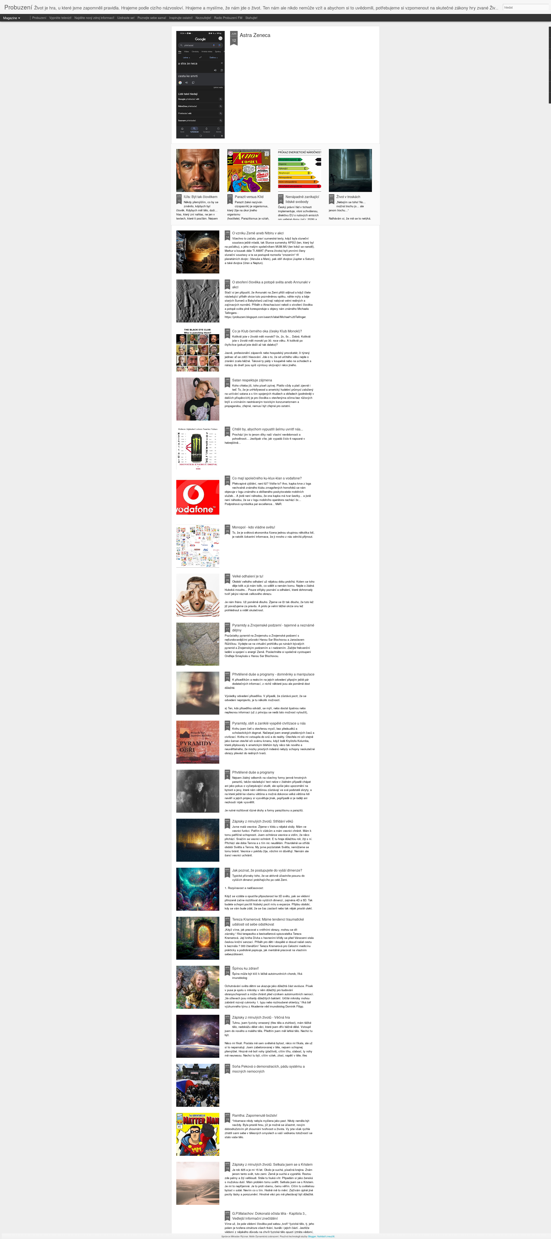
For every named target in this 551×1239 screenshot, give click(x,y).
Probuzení (39, 17)
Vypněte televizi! (60, 17)
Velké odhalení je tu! (247, 576)
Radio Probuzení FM (228, 17)
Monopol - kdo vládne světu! (253, 527)
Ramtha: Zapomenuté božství (254, 1115)
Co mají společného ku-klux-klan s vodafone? (267, 478)
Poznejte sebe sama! (152, 17)
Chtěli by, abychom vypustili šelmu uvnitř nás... (267, 429)
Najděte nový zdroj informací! (94, 17)
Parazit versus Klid (249, 196)
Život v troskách (348, 196)
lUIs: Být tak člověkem (200, 196)
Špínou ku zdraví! (245, 968)
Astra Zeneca (255, 34)
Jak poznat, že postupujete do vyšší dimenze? (267, 870)
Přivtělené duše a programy (253, 772)
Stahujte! (251, 17)
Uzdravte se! (126, 17)
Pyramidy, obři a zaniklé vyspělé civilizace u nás (269, 723)
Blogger (312, 1236)
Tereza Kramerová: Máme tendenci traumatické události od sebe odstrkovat (268, 922)
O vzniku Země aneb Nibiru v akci (258, 232)
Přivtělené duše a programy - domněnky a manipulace (273, 674)
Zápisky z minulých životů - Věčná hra (261, 1017)
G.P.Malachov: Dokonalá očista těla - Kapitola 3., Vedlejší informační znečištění (269, 1216)
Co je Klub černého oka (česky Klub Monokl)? (267, 331)
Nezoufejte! (203, 17)
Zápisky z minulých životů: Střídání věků (262, 821)
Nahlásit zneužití (325, 1236)
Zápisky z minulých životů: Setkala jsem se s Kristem (272, 1164)
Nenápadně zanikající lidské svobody (302, 199)
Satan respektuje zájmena (252, 380)
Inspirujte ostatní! (181, 17)
